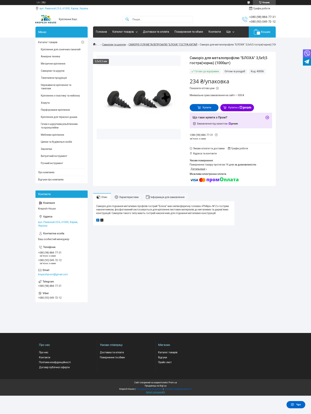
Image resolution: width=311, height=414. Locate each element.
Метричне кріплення (53, 63)
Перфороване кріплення (55, 109)
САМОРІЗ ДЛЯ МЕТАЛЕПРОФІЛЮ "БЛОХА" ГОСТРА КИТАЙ (163, 44)
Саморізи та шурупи (114, 44)
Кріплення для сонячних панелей (60, 49)
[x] (101, 220)
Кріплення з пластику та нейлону (60, 95)
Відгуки (162, 357)
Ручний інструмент (52, 163)
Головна (101, 31)
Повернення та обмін (188, 31)
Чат (298, 404)
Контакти (214, 31)
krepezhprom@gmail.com (53, 274)
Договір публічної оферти (54, 367)
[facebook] (97, 220)
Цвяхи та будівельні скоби (56, 141)
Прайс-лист (165, 362)
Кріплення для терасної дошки (59, 117)
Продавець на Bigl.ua (155, 386)
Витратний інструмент (54, 156)
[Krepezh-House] (45, 19)
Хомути (45, 102)
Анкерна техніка (50, 56)
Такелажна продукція (54, 77)
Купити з (233, 107)
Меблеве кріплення (52, 134)
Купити (207, 107)
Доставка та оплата (156, 31)
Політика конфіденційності (55, 362)
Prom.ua (173, 382)
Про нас (43, 352)
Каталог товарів (123, 31)
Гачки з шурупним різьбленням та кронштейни (59, 126)
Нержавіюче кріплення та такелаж (56, 87)
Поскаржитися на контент (149, 389)
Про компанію (46, 172)
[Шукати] (127, 19)
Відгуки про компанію (51, 179)
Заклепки (46, 149)
